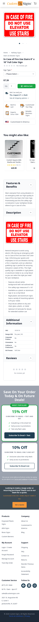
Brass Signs (6, 532)
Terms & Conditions (16, 616)
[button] (19, 43)
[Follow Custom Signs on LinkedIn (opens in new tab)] (29, 585)
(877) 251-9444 (7, 585)
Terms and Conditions (20, 479)
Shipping (24, 547)
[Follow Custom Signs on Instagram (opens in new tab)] (34, 585)
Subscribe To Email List (19, 466)
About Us (24, 521)
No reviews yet (21, 66)
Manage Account (8, 559)
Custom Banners (8, 536)
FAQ (22, 551)
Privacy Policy (33, 479)
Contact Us (25, 556)
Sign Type (7, 70)
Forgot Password (8, 555)
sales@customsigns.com (11, 593)
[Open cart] (35, 3)
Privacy (27, 616)
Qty (6, 86)
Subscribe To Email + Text (19, 435)
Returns (24, 560)
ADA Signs (5, 528)
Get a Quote (19, 505)
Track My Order (7, 563)
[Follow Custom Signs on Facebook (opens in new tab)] (23, 585)
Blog (22, 532)
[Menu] (4, 3)
